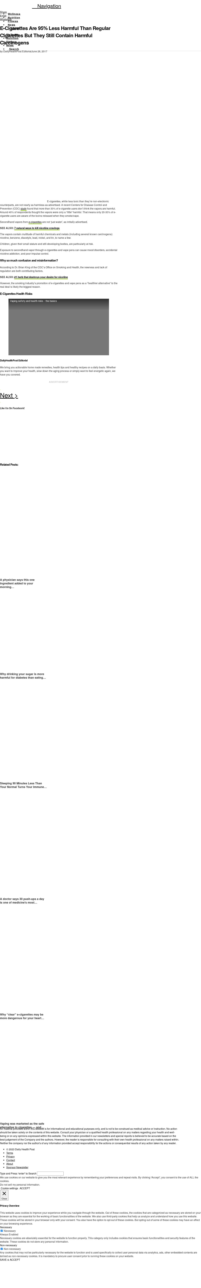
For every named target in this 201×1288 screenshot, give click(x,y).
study (24, 208)
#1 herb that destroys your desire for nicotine (41, 277)
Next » (59, 395)
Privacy (10, 1156)
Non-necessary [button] (8, 1245)
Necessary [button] (6, 1227)
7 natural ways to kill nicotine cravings (37, 228)
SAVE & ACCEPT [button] (10, 1259)
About (9, 1163)
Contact (10, 1160)
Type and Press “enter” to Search (18, 1173)
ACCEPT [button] (25, 1188)
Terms (9, 1153)
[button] (46, 5)
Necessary (10, 1231)
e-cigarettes (35, 222)
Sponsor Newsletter (17, 1167)
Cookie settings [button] (9, 1188)
